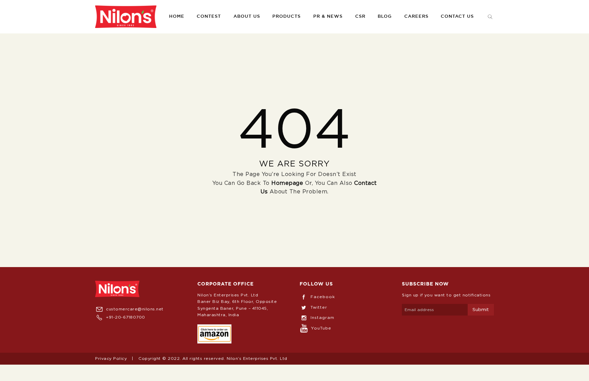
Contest (209, 16)
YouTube (321, 328)
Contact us (457, 16)
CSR (360, 16)
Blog (385, 16)
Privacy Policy (111, 358)
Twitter (319, 307)
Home (176, 16)
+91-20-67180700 (125, 317)
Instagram (322, 318)
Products (286, 16)
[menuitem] (125, 16)
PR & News (328, 16)
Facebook (323, 297)
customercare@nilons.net (135, 309)
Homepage (287, 183)
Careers (416, 16)
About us (246, 16)
